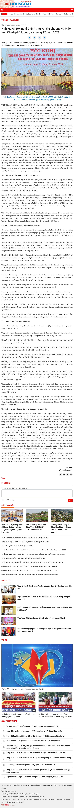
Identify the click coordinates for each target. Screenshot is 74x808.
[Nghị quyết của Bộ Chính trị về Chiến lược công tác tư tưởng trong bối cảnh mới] (8, 599)
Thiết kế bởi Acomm (8, 805)
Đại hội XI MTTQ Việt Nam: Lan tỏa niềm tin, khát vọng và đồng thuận (33, 741)
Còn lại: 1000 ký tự (7, 500)
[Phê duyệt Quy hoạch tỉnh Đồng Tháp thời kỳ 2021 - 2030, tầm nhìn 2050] (37, 516)
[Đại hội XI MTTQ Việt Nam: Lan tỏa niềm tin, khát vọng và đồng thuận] (18, 702)
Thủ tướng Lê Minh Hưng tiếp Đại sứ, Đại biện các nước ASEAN (30, 765)
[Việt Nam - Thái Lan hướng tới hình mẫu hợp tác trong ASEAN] (8, 621)
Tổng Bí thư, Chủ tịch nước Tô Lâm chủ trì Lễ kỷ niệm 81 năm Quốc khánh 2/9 (35, 753)
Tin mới (4, 14)
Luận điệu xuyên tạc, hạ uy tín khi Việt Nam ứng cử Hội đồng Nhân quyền (34, 731)
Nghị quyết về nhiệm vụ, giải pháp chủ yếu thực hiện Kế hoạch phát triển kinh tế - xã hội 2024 (33, 554)
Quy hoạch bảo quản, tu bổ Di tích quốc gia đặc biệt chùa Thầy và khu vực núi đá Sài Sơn (32, 562)
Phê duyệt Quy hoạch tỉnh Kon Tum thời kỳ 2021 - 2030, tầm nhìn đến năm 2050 (29, 570)
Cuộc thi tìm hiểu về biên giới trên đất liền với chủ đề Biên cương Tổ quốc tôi (35, 736)
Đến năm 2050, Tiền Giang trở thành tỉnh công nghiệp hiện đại (23, 558)
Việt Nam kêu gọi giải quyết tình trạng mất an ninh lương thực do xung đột (34, 777)
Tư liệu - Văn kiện (10, 20)
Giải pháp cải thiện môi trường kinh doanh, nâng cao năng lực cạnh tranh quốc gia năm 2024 (34, 550)
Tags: (3, 478)
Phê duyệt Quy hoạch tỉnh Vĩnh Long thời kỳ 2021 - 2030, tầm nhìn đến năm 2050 (30, 566)
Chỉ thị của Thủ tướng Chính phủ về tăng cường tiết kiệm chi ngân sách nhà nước (30, 574)
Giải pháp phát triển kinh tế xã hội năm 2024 (17, 546)
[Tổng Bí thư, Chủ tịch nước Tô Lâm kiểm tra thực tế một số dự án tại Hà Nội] (8, 589)
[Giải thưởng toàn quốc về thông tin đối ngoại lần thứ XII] (37, 665)
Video (4, 640)
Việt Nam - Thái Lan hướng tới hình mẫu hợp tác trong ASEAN (41, 618)
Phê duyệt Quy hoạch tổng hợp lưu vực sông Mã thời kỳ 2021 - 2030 (25, 542)
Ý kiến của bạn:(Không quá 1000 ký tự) (14, 488)
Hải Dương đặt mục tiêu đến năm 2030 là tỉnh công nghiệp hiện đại (25, 538)
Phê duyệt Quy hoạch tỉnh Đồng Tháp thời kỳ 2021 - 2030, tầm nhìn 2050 (36, 527)
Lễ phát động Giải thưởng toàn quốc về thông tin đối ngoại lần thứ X (32, 726)
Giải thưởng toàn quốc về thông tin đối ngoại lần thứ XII (22, 689)
